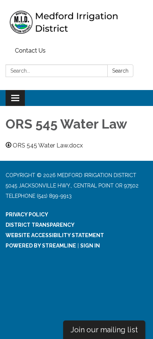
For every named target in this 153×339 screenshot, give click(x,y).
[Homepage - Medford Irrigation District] (76, 22)
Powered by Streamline (41, 246)
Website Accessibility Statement (55, 235)
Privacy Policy (27, 214)
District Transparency (40, 225)
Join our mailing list (104, 329)
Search (120, 71)
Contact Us (30, 50)
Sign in (90, 246)
